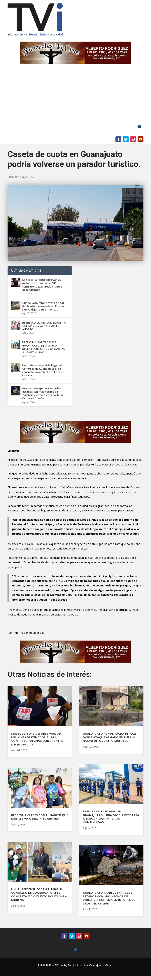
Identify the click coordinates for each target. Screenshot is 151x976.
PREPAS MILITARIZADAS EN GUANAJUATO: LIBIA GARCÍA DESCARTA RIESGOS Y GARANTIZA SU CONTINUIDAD (43, 347)
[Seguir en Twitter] (126, 139)
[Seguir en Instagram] (133, 139)
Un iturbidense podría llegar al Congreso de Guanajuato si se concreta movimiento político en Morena (43, 370)
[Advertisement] (75, 95)
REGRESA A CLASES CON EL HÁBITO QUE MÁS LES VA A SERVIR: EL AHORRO (44, 326)
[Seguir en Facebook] (118, 139)
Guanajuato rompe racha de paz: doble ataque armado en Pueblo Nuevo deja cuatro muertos (43, 306)
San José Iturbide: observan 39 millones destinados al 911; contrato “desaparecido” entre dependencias (42, 285)
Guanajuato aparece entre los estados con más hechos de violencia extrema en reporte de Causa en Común (43, 393)
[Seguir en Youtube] (140, 139)
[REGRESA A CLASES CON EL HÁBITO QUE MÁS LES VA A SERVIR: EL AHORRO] (15, 325)
